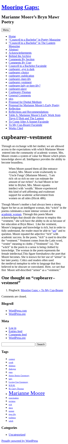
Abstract (13, 49)
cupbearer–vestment (20, 82)
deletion (12, 366)
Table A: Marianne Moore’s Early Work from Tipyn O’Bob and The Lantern (34, 117)
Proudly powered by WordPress (19, 440)
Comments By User (20, 62)
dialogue (12, 369)
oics (11, 98)
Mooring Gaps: (20, 7)
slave (11, 408)
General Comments (20, 95)
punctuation (14, 398)
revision (12, 401)
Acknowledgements (20, 52)
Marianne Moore (27, 393)
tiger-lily (12, 414)
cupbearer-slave (18, 88)
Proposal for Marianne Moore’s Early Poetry (34, 105)
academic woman (11, 214)
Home (12, 36)
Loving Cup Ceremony (18, 382)
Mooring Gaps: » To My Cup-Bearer (42, 290)
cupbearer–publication (21, 75)
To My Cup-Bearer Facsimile (25, 124)
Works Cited (16, 128)
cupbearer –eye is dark (21, 69)
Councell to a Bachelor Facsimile (28, 65)
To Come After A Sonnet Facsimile (29, 121)
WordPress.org (17, 314)
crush (11, 362)
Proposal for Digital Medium (25, 102)
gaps (11, 372)
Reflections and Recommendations (28, 111)
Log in (12, 328)
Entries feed (15, 331)
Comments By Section (21, 59)
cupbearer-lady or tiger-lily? (24, 85)
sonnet (11, 411)
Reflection (14, 108)
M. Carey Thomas (16, 389)
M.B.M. (12, 385)
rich (10, 405)
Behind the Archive (20, 56)
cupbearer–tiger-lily (20, 79)
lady (10, 379)
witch (11, 421)
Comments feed (18, 334)
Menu (6, 30)
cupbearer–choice (19, 72)
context (12, 359)
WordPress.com (18, 310)
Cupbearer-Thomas (20, 92)
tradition (12, 418)
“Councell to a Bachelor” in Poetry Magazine (35, 39)
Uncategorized (17, 434)
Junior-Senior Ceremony (19, 376)
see (54, 230)
